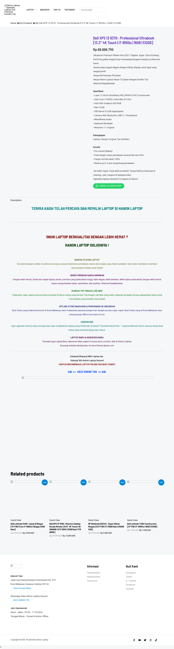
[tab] (16, 200)
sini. (103, 314)
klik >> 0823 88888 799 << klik (87, 372)
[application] (35, 10)
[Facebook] (134, 640)
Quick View (16, 520)
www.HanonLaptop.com (102, 345)
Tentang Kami (93, 572)
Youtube (130, 588)
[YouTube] (139, 640)
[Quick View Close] (1, 647)
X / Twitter (131, 580)
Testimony (92, 580)
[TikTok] (156, 640)
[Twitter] (145, 640)
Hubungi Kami (93, 576)
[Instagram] (150, 640)
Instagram (131, 572)
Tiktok (129, 576)
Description (16, 200)
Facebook (130, 584)
